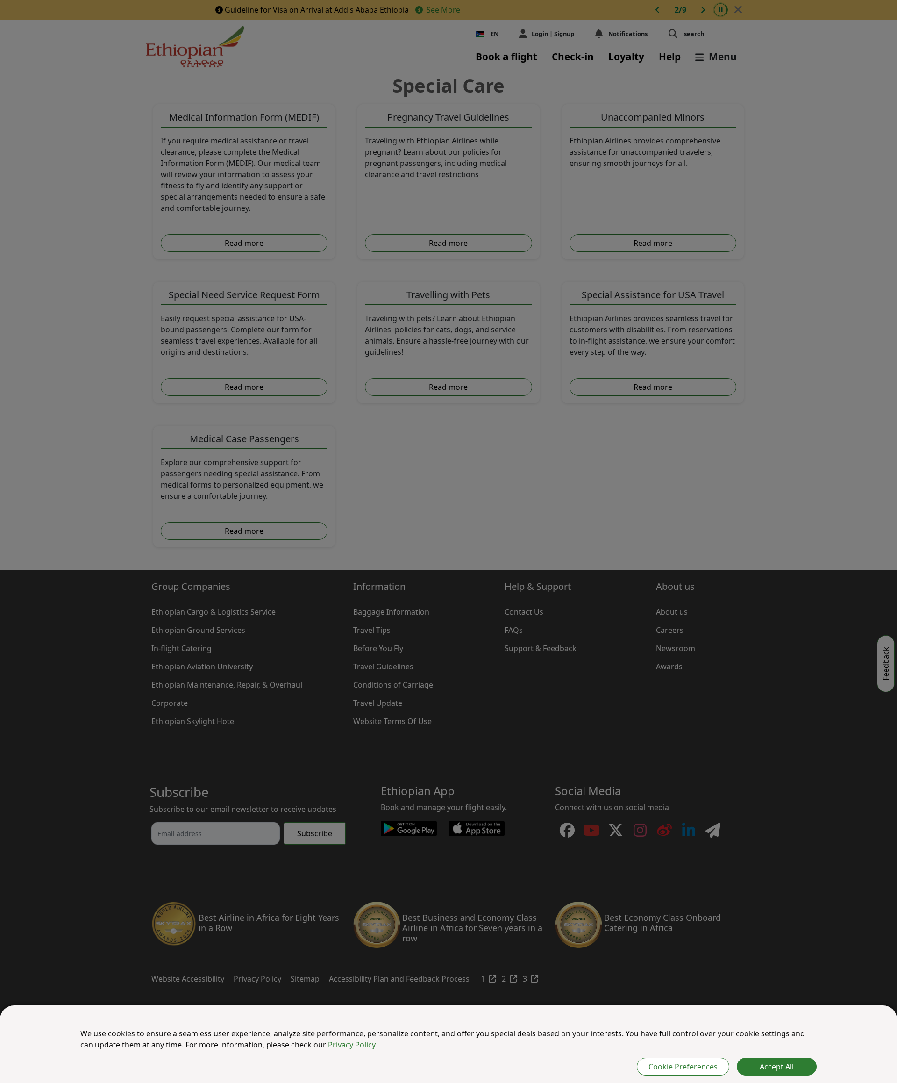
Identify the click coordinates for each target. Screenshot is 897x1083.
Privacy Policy (352, 1045)
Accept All (777, 1066)
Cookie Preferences (683, 1066)
